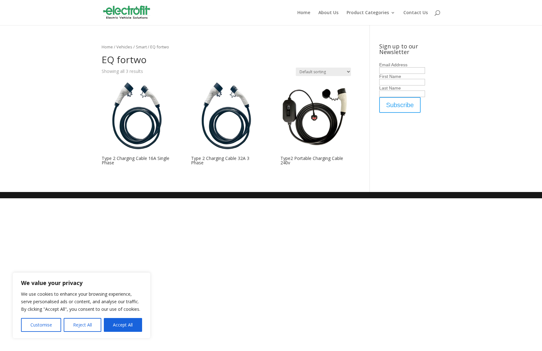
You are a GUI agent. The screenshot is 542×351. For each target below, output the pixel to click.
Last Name (390, 87)
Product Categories (368, 12)
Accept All (123, 325)
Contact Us (415, 12)
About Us (328, 12)
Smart (141, 47)
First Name (390, 76)
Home (303, 12)
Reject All (82, 325)
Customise (41, 325)
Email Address (393, 64)
